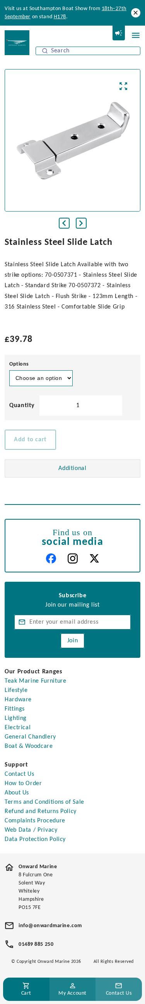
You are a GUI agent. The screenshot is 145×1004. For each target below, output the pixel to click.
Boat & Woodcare (29, 746)
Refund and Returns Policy (41, 811)
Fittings (15, 709)
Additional (72, 468)
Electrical (18, 728)
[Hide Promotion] (135, 12)
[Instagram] (72, 558)
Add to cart (30, 440)
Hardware (18, 700)
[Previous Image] (64, 223)
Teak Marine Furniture (35, 681)
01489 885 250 (36, 944)
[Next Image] (81, 223)
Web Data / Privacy (31, 830)
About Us (17, 793)
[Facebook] (51, 558)
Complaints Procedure (35, 821)
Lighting (16, 718)
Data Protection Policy (35, 839)
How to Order (23, 783)
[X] (94, 558)
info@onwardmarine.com (50, 926)
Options (19, 364)
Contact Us (19, 774)
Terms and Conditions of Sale (44, 802)
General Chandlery (30, 737)
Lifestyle (16, 690)
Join (72, 641)
